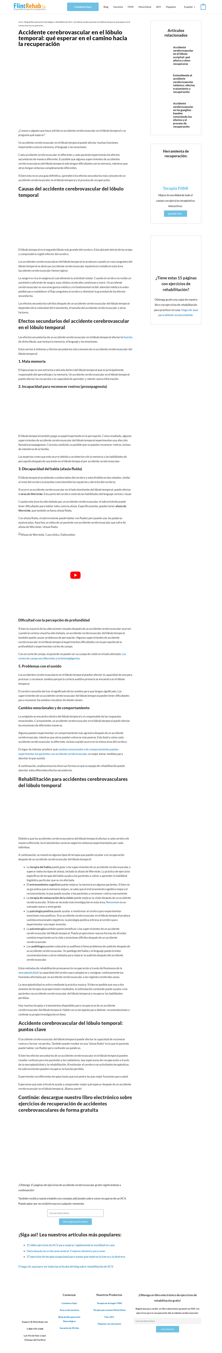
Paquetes (171, 6)
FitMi (131, 6)
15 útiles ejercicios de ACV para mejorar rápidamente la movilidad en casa (71, 1245)
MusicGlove (144, 6)
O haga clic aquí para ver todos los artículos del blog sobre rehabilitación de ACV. (66, 1266)
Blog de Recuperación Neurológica (39, 22)
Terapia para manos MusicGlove (109, 1310)
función (128, 337)
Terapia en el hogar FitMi (109, 1303)
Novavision (113, 902)
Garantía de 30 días (69, 1328)
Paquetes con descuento (109, 1323)
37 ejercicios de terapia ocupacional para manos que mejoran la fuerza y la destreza (76, 1256)
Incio (20, 22)
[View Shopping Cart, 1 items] (203, 7)
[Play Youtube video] (75, 575)
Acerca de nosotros (69, 1310)
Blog (106, 6)
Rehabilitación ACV (64, 22)
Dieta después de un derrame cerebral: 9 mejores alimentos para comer (66, 1250)
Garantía (118, 6)
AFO (158, 6)
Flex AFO (109, 1317)
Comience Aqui (82, 6)
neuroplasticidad (28, 972)
